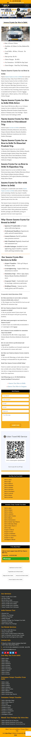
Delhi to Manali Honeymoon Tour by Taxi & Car (13, 724)
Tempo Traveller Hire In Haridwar (10, 605)
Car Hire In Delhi (6, 598)
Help (17, 731)
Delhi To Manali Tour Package (9, 623)
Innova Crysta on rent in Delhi (13, 76)
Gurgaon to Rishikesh (9, 533)
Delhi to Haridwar (8, 487)
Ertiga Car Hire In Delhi (8, 575)
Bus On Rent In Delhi (7, 600)
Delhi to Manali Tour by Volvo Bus (10, 720)
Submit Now (15, 425)
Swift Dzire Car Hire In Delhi (15, 567)
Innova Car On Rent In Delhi (22, 575)
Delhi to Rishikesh (8, 485)
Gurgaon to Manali (9, 529)
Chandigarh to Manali (9, 539)
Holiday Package (6, 618)
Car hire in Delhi (14, 127)
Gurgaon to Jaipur (9, 537)
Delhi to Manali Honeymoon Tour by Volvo (12, 722)
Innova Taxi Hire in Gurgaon (17, 386)
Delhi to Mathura (8, 483)
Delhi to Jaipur (8, 479)
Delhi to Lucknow (8, 493)
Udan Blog (8, 733)
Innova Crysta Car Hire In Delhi (15, 579)
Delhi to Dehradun (9, 489)
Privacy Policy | (25, 729)
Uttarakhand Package (7, 622)
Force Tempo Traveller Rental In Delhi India (13, 633)
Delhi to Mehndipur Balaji (10, 524)
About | (7, 729)
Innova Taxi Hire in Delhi (17, 383)
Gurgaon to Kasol (8, 531)
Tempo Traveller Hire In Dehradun (10, 607)
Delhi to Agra (7, 481)
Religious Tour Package (8, 615)
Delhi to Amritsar (8, 497)
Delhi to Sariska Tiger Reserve (12, 522)
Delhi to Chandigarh (9, 491)
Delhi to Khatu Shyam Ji (10, 526)
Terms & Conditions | (14, 729)
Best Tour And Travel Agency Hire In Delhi (12, 637)
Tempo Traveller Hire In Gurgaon (10, 601)
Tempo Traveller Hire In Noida (9, 603)
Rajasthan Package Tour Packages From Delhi (13, 620)
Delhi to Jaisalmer (8, 514)
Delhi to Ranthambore (9, 520)
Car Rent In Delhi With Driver (9, 630)
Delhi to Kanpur (8, 495)
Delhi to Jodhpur (8, 512)
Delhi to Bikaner (8, 518)
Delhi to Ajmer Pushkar (10, 516)
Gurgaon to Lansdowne (10, 535)
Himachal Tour (5, 613)
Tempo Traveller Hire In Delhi (9, 596)
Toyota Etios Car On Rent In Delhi (15, 571)
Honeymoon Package (7, 616)
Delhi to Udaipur (8, 510)
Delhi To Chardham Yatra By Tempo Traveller (13, 635)
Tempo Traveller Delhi (7, 631)
